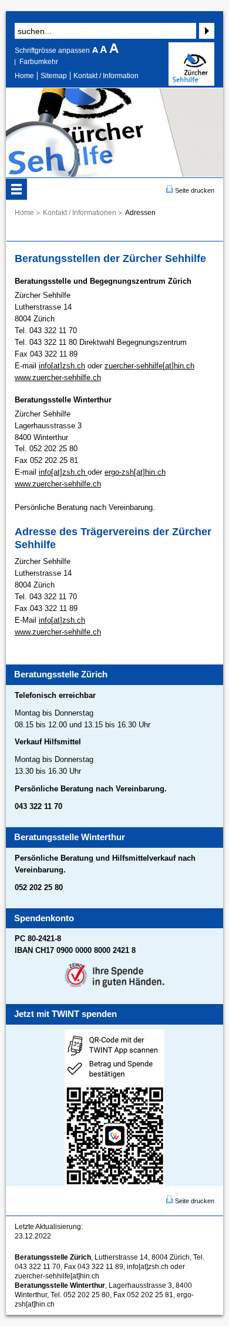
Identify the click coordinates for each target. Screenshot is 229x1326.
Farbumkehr (38, 62)
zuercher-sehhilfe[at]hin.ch (149, 365)
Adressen (140, 213)
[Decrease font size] (96, 50)
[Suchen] (205, 31)
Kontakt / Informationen (79, 213)
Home (24, 76)
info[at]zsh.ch (62, 365)
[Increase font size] (114, 50)
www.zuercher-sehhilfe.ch (58, 377)
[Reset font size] (104, 50)
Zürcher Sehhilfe (191, 64)
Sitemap (54, 76)
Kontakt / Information (106, 76)
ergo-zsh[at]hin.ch (135, 472)
